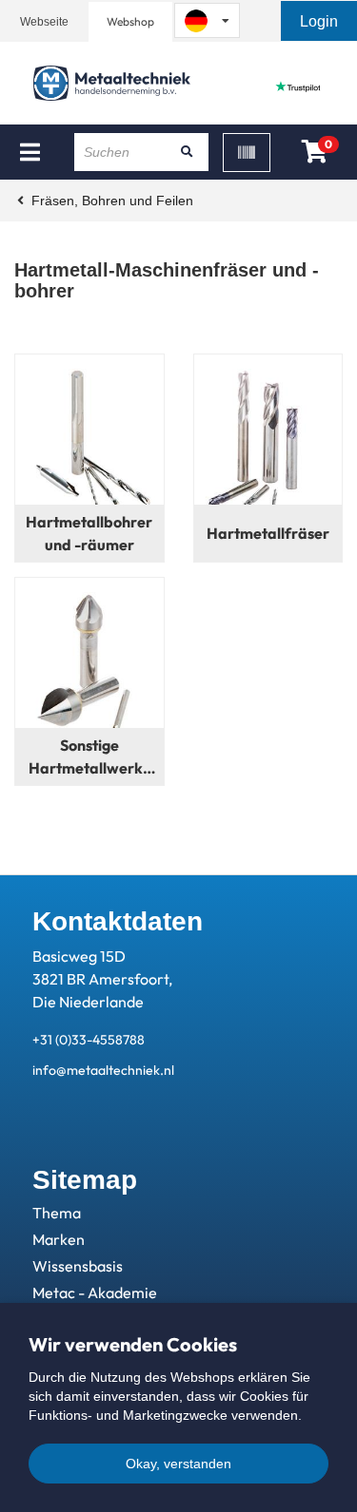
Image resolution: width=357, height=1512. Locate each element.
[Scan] (246, 152)
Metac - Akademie (94, 1292)
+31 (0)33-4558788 (88, 1039)
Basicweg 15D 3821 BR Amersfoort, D (102, 979)
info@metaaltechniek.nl (103, 1070)
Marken (58, 1239)
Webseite (44, 22)
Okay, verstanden (178, 1463)
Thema (56, 1212)
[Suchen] (187, 152)
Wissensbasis (77, 1265)
